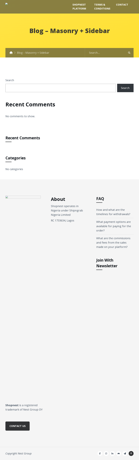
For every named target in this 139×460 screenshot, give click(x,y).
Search (9, 80)
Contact (122, 4)
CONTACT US (18, 426)
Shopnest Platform (79, 6)
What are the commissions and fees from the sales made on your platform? (113, 242)
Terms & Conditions (102, 6)
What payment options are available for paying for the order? (113, 226)
